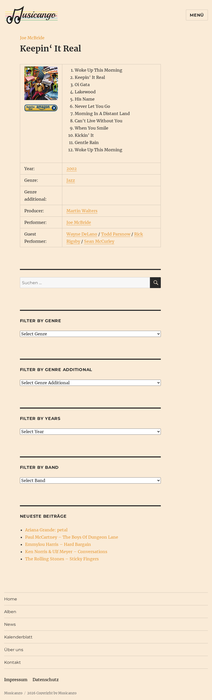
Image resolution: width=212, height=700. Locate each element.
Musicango (13, 693)
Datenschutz (46, 679)
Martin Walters (81, 210)
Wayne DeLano (81, 234)
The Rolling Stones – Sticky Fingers (62, 558)
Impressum (15, 679)
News (10, 624)
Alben (10, 611)
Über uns (13, 649)
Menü (197, 15)
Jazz (70, 180)
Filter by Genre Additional (56, 369)
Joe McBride (32, 37)
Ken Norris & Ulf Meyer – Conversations (66, 551)
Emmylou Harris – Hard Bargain (58, 544)
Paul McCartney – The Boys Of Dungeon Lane (71, 537)
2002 (71, 168)
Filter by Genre (40, 320)
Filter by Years (40, 418)
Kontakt (12, 662)
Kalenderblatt (18, 637)
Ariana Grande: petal (46, 529)
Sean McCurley (99, 241)
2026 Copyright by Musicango (52, 693)
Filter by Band (39, 467)
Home (10, 599)
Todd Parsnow (115, 234)
